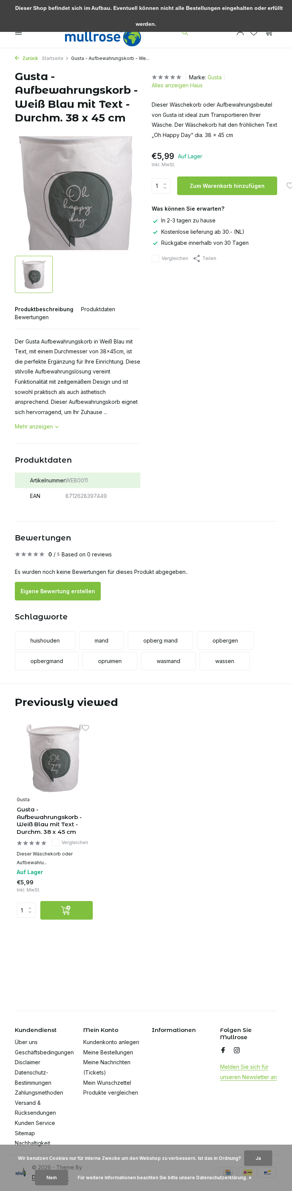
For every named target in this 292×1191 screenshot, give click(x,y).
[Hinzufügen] (66, 910)
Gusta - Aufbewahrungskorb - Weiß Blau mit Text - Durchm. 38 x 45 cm (49, 820)
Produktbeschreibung (44, 309)
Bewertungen (32, 317)
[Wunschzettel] (254, 32)
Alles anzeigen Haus (177, 85)
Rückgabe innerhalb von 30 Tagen (205, 242)
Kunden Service (35, 1123)
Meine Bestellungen (108, 1052)
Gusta (215, 77)
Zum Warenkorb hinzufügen (227, 186)
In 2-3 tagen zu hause (188, 220)
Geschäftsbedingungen (44, 1052)
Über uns (26, 1042)
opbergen (225, 640)
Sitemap (25, 1133)
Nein (51, 1177)
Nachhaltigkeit (32, 1143)
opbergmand (46, 661)
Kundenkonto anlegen (111, 1042)
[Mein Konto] (240, 32)
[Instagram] (237, 1050)
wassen (224, 661)
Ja (258, 1158)
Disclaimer (27, 1062)
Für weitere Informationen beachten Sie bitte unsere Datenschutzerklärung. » (165, 1177)
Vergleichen (175, 258)
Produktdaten (98, 309)
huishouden (45, 640)
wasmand (168, 661)
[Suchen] (184, 32)
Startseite (52, 58)
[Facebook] (223, 1050)
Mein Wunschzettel (107, 1082)
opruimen (110, 661)
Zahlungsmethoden (39, 1092)
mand (101, 640)
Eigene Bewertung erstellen (58, 591)
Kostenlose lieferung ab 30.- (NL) (202, 231)
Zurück (29, 58)
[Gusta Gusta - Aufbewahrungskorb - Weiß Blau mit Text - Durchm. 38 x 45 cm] (55, 758)
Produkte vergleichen (110, 1092)
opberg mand (160, 640)
